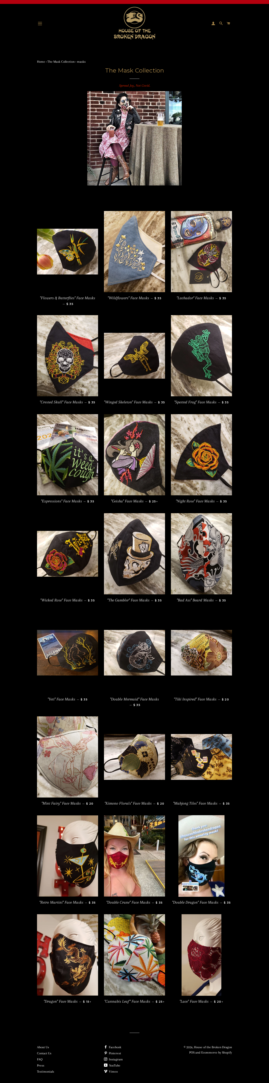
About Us (43, 1047)
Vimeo (113, 1071)
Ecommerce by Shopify (216, 1052)
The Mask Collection (61, 61)
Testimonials (45, 1071)
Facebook (114, 1047)
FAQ (40, 1059)
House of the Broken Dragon (213, 1047)
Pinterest (114, 1053)
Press (40, 1065)
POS (192, 1052)
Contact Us (44, 1053)
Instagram (115, 1059)
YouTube (114, 1065)
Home (41, 61)
